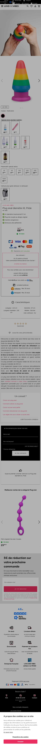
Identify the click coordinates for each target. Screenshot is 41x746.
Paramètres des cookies (21, 737)
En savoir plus (8, 732)
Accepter (21, 741)
